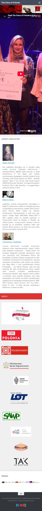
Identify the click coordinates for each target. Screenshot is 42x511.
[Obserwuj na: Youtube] (36, 16)
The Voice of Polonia (10, 2)
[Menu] (39, 2)
